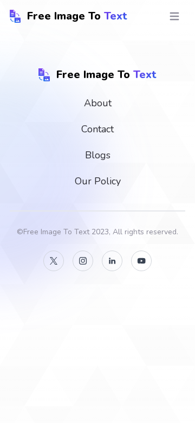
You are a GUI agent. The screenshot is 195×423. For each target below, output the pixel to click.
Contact (97, 129)
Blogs (97, 155)
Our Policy (98, 181)
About (98, 103)
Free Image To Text (56, 232)
